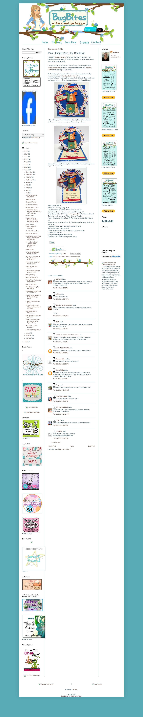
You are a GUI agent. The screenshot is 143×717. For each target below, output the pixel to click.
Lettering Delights (73, 214)
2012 (26, 167)
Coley (58, 420)
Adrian (58, 294)
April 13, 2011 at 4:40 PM (60, 425)
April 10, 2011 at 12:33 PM (61, 364)
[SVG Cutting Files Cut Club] (32, 407)
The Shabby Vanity (76, 696)
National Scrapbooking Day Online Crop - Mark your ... (33, 258)
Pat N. (58, 322)
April (27, 193)
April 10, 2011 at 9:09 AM (60, 353)
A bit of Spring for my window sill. (32, 196)
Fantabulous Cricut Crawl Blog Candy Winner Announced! (33, 237)
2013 (26, 164)
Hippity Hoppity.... (31, 275)
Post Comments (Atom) (63, 449)
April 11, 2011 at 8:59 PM (60, 401)
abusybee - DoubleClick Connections (67, 335)
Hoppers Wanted (31, 202)
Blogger (75, 689)
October (28, 177)
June (27, 188)
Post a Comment (56, 442)
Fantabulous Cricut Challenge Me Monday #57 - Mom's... (33, 211)
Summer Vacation (75, 256)
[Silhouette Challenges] (32, 412)
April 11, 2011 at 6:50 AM (60, 379)
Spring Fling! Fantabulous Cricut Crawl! (33, 280)
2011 (26, 170)
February (29, 335)
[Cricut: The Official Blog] (32, 675)
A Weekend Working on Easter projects (33, 252)
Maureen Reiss (60, 359)
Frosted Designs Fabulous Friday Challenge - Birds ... (32, 220)
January (28, 338)
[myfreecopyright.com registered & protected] (111, 264)
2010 (26, 341)
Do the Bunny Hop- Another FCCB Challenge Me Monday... (31, 244)
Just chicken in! (30, 199)
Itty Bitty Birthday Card (32, 231)
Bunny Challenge (31, 284)
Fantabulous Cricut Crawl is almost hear (33, 291)
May (27, 190)
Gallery (67, 256)
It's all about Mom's (31, 204)
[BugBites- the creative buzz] (29, 123)
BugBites (116, 52)
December (29, 172)
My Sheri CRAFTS (62, 407)
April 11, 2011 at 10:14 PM (61, 414)
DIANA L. (59, 431)
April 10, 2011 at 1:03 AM (60, 316)
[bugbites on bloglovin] (111, 257)
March (28, 333)
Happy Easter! (30, 216)
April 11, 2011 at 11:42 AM (61, 390)
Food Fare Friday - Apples (33, 330)
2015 (26, 159)
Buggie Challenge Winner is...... (31, 312)
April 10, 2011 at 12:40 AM (61, 299)
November (29, 174)
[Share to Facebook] (77, 254)
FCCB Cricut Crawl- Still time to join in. (33, 263)
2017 (26, 154)
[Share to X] (75, 254)
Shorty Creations (62, 396)
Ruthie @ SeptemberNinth (64, 305)
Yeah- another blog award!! (31, 267)
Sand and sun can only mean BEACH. (33, 271)
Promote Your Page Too (28, 125)
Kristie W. (59, 279)
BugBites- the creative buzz (29, 91)
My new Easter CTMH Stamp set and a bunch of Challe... (33, 307)
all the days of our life (62, 348)
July (27, 185)
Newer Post (52, 446)
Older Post (91, 446)
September (29, 180)
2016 (26, 156)
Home (72, 446)
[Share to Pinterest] (79, 254)
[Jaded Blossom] (33, 375)
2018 (26, 151)
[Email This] (71, 254)
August (28, 182)
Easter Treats (30, 249)
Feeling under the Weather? (31, 227)
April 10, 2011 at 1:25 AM (60, 329)
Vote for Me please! (31, 233)
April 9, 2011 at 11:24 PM (60, 288)
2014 (26, 162)
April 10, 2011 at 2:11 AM (60, 342)
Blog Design (64, 696)
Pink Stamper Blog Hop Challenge (33, 287)
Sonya (58, 385)
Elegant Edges (61, 256)
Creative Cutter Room (69, 76)
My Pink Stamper (60, 57)
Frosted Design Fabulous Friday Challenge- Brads (33, 297)
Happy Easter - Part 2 (32, 207)
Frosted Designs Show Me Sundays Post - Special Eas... (32, 321)
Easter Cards (30, 224)
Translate (37, 137)
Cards (55, 256)
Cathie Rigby (60, 370)
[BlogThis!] (73, 254)
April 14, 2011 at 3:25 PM (60, 438)
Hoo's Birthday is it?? (32, 277)
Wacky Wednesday (54, 68)
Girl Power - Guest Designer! (31, 326)
